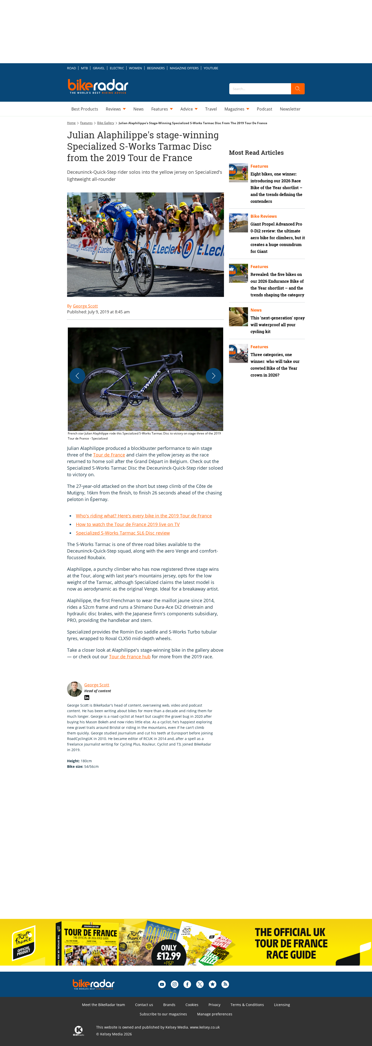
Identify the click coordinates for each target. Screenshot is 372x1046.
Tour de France (109, 455)
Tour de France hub (130, 656)
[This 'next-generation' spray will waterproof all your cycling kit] (238, 316)
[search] (298, 88)
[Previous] (77, 376)
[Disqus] (150, 849)
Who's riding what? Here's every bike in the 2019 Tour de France (144, 516)
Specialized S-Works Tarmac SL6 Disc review (123, 533)
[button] (145, 384)
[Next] (213, 376)
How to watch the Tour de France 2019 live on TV (128, 524)
